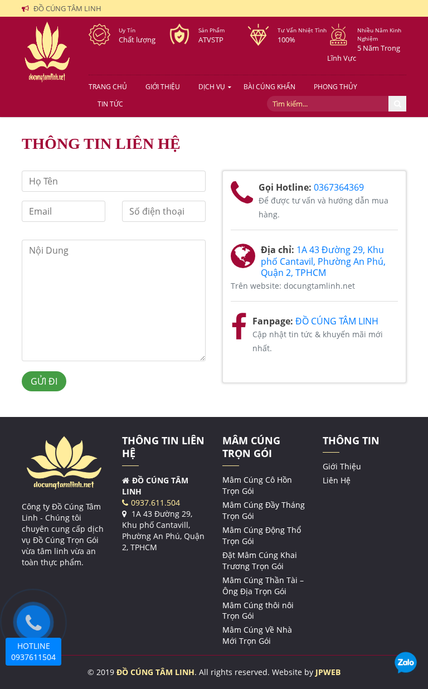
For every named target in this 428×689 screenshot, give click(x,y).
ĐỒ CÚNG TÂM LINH (336, 321)
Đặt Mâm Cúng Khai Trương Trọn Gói (259, 560)
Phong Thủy (335, 86)
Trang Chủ (108, 86)
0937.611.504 (155, 502)
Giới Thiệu (162, 86)
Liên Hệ (337, 480)
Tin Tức (110, 104)
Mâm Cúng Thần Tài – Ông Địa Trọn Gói (263, 585)
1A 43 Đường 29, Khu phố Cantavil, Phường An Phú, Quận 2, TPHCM (323, 261)
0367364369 (339, 187)
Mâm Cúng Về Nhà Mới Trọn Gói (257, 635)
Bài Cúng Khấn (269, 86)
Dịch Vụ (211, 86)
